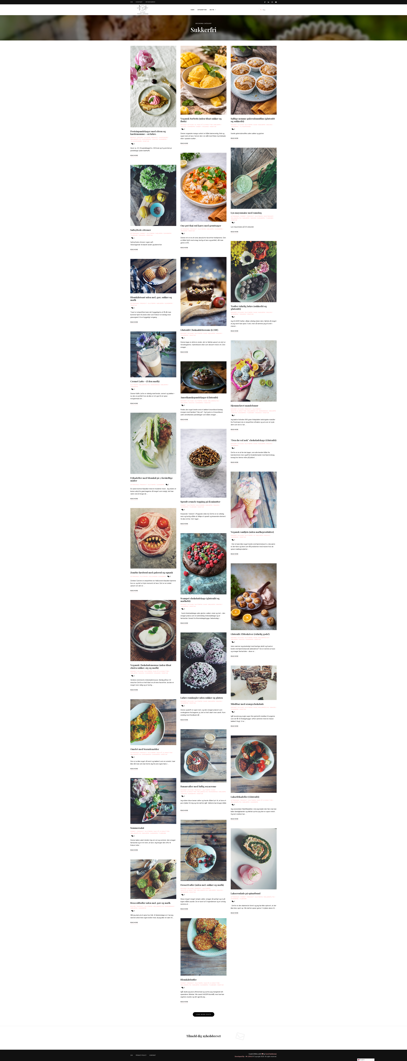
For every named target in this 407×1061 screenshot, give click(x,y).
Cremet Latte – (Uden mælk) (145, 381)
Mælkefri (159, 233)
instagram (272, 2)
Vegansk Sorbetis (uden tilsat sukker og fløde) (201, 120)
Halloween (153, 576)
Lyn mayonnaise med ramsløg (246, 212)
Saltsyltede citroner (140, 229)
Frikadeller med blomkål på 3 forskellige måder (151, 479)
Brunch (133, 137)
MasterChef (268, 216)
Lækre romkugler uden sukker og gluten (202, 697)
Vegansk (142, 235)
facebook (265, 2)
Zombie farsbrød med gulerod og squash (151, 572)
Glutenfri (151, 233)
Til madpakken (136, 141)
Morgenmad (146, 139)
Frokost (154, 137)
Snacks (155, 139)
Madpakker (163, 137)
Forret (143, 233)
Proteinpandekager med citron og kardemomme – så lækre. (148, 132)
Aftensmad (134, 233)
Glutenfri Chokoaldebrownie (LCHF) (199, 329)
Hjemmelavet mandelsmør (244, 405)
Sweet (198, 126)
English (362, 1059)
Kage (205, 333)
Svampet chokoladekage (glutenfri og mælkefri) (200, 599)
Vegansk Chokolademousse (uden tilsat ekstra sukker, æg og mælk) (150, 666)
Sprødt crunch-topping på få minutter (200, 501)
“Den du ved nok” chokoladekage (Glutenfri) (253, 440)
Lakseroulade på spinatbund (245, 893)
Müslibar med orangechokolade (247, 703)
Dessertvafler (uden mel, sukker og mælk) (202, 884)
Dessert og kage (143, 137)
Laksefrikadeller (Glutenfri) (245, 796)
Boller (133, 906)
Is (195, 125)
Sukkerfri (163, 139)
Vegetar (146, 141)
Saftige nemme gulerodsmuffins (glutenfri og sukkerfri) (253, 120)
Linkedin (268, 2)
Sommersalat (137, 827)
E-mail (276, 2)
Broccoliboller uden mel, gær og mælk (150, 902)
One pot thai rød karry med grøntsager (201, 225)
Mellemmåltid (136, 139)
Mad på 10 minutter (161, 671)
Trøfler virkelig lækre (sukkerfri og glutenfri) (249, 307)
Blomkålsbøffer (189, 979)
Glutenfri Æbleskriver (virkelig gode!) (250, 634)
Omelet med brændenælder (144, 749)
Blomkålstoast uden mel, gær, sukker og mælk (151, 298)
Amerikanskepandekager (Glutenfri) (199, 397)
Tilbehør (134, 235)
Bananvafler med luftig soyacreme (198, 786)
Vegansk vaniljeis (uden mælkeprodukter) (252, 531)
